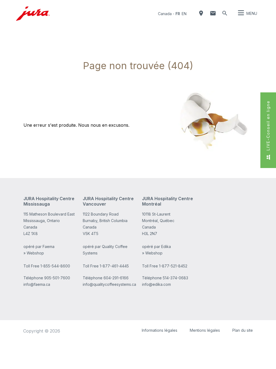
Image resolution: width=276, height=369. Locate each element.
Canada (165, 13)
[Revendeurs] (201, 13)
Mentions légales (205, 330)
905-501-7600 (57, 278)
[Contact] (213, 13)
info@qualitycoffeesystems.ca (109, 284)
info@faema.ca (36, 284)
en (184, 13)
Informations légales (159, 330)
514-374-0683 (175, 278)
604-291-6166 (116, 278)
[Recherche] (225, 13)
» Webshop (33, 253)
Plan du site (242, 330)
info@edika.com (156, 284)
